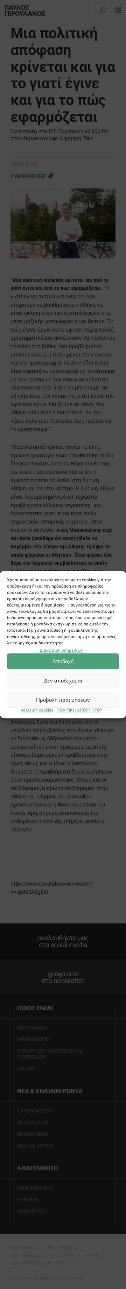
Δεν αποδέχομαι (63, 681)
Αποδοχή (63, 661)
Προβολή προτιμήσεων (63, 700)
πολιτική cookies (37, 710)
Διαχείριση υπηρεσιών (61, 650)
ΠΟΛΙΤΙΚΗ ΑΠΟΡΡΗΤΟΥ (79, 710)
